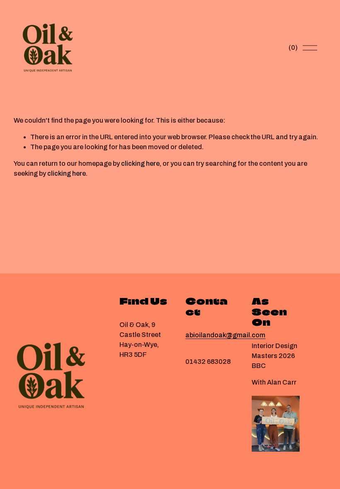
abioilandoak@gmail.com (225, 335)
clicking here (140, 163)
